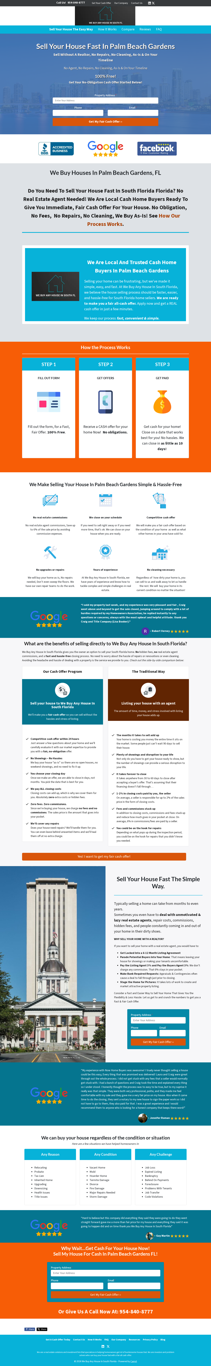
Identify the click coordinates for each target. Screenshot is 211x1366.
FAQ (159, 29)
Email (133, 108)
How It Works (107, 29)
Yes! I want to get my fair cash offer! (104, 856)
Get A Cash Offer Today (58, 1339)
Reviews (145, 29)
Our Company (121, 3)
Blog (162, 1339)
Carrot (134, 1361)
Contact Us (136, 3)
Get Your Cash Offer (101, 3)
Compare (128, 29)
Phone (78, 108)
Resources (134, 1339)
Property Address (105, 95)
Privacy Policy (150, 1339)
